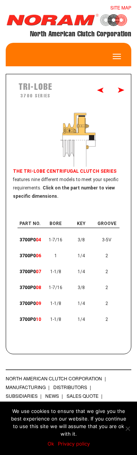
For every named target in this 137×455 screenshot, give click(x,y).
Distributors (70, 387)
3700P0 (30, 239)
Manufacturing (26, 387)
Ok (51, 444)
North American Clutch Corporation (54, 378)
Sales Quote (83, 395)
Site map (120, 7)
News (52, 395)
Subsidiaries (22, 395)
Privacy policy (74, 444)
